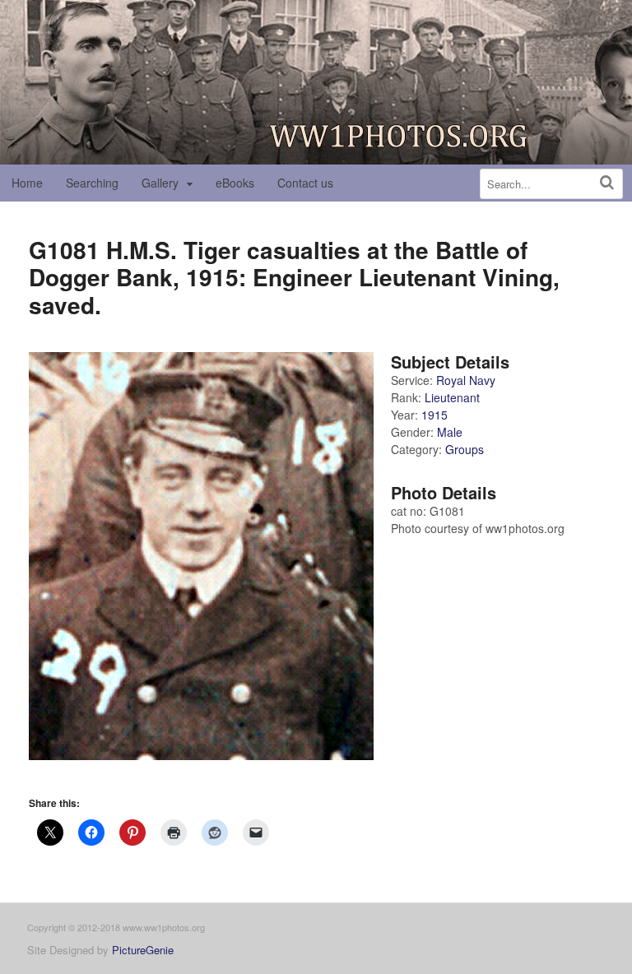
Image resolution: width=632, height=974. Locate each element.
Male (449, 432)
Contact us (305, 182)
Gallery (160, 182)
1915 (434, 414)
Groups (464, 449)
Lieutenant (452, 397)
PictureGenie (143, 950)
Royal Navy (465, 380)
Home (27, 182)
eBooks (235, 182)
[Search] (607, 182)
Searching (92, 182)
